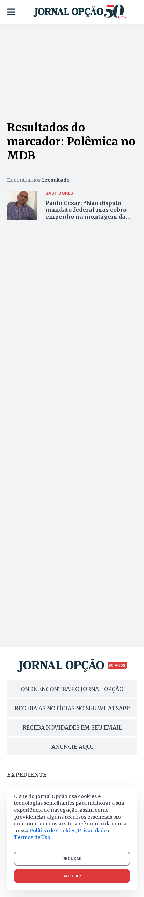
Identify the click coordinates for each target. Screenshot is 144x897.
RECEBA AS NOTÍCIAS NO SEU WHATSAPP (72, 708)
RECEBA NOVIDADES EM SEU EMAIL (72, 727)
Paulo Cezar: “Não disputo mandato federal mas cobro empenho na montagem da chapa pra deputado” (86, 213)
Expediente (27, 774)
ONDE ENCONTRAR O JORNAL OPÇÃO (72, 689)
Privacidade (92, 830)
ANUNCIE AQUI (72, 746)
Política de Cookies (52, 830)
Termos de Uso (32, 837)
